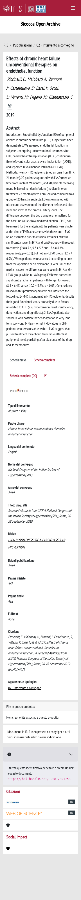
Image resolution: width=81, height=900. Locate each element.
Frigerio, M (38, 97)
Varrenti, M (19, 97)
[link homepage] (14, 8)
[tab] (45, 376)
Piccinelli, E (16, 79)
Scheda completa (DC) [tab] (23, 375)
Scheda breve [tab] (18, 360)
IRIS (5, 45)
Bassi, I (41, 88)
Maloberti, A (36, 79)
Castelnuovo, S (21, 88)
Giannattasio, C (60, 97)
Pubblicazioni (22, 45)
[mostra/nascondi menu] (73, 8)
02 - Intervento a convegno (55, 45)
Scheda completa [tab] (44, 360)
